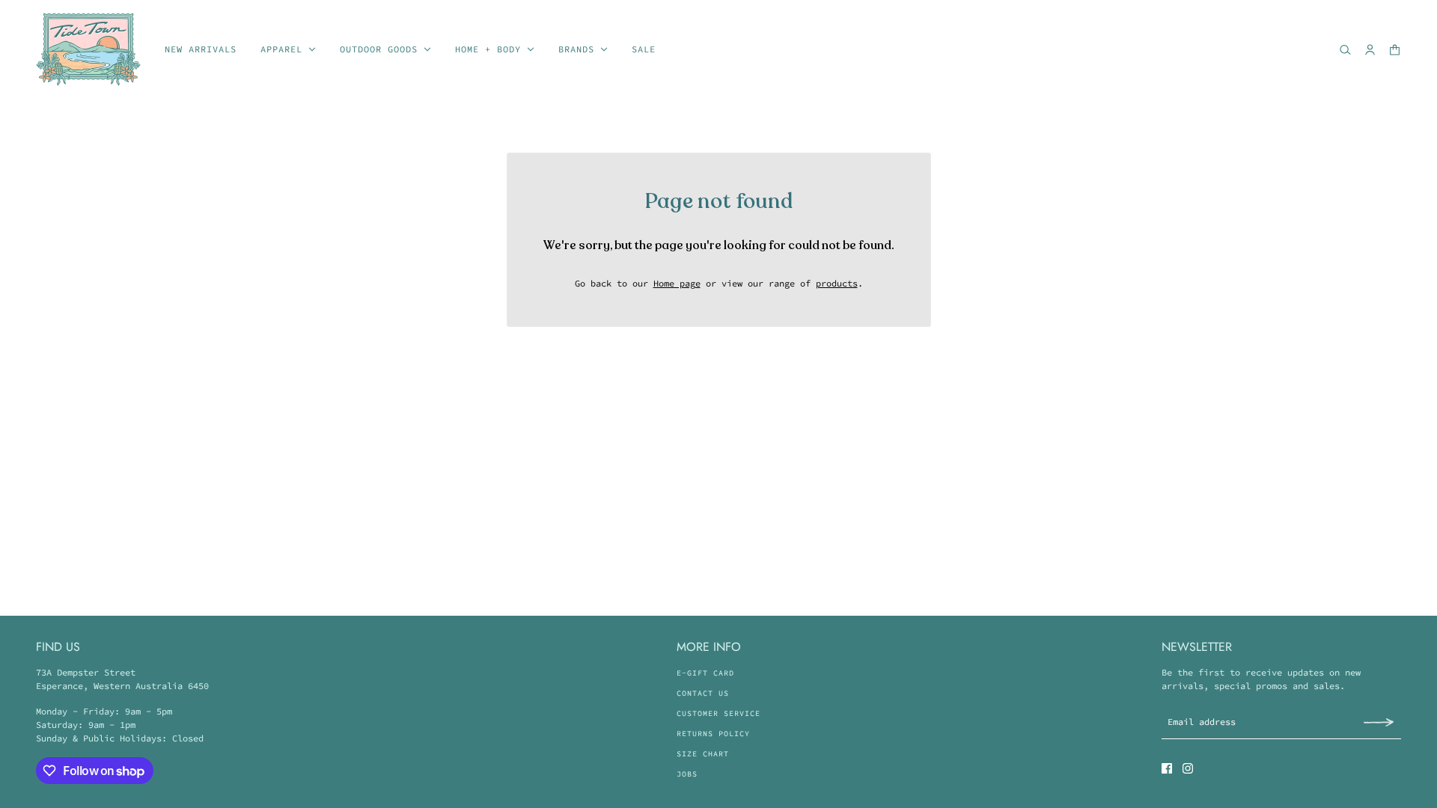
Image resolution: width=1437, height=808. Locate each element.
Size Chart (703, 754)
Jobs (687, 774)
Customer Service (718, 713)
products (837, 283)
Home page (677, 283)
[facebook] (1167, 768)
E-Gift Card (705, 673)
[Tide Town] (88, 49)
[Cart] (1394, 49)
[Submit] (1378, 721)
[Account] (1370, 49)
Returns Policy (713, 733)
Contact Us (703, 693)
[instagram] (1188, 768)
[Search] (1345, 49)
